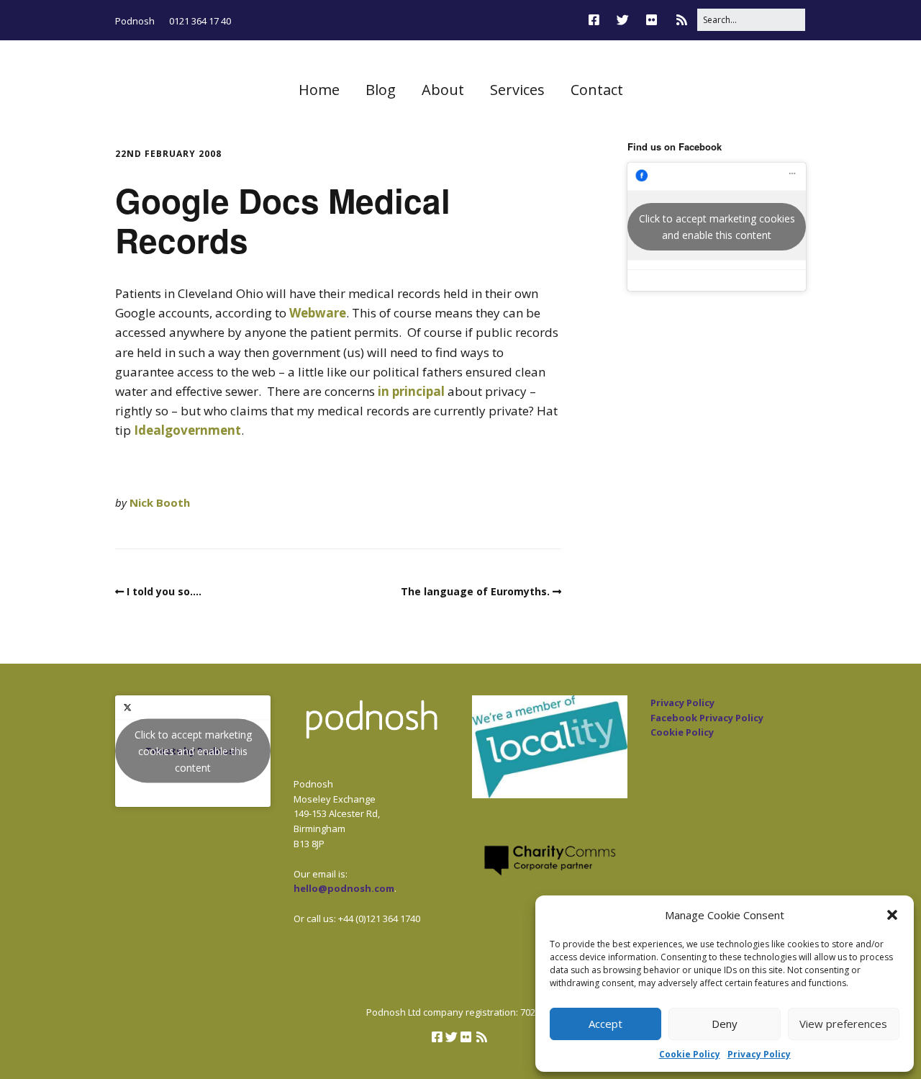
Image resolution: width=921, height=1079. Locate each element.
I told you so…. (164, 591)
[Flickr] (651, 20)
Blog (381, 89)
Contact (597, 89)
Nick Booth (160, 502)
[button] (892, 915)
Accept (605, 1023)
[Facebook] (598, 20)
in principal (413, 391)
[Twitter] (622, 20)
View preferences (843, 1023)
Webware (317, 312)
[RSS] (682, 20)
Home (319, 89)
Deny (725, 1023)
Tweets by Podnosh (193, 751)
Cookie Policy (689, 1054)
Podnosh (135, 20)
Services (517, 89)
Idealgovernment (187, 430)
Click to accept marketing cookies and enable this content (717, 227)
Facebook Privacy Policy (706, 717)
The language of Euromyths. (475, 591)
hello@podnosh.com (344, 888)
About (443, 89)
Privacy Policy (759, 1054)
